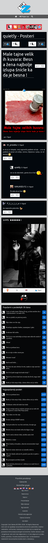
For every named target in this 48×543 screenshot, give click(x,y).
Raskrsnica (25, 494)
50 (17, 290)
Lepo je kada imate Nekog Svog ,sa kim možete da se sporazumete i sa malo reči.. (23, 312)
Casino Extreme (25, 518)
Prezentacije (25, 501)
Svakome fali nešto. (12, 332)
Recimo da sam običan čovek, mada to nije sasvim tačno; (23, 367)
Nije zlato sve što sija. (13, 322)
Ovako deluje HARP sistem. (15, 420)
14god (39, 290)
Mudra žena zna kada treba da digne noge (20, 430)
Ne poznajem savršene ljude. (15, 460)
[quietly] (3, 312)
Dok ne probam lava (12, 347)
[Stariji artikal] (41, 44)
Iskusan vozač (10, 357)
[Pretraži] (32, 16)
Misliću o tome (11, 440)
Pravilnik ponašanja (23, 478)
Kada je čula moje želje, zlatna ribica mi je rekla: (22, 382)
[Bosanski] (27, 488)
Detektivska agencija (25, 514)
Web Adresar (25, 504)
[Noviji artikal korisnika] (16, 44)
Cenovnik (23, 482)
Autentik (25, 511)
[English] (33, 488)
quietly (10, 36)
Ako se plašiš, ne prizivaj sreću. (16, 317)
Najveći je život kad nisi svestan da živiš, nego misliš (23, 377)
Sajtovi (25, 497)
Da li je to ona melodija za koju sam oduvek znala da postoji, (23, 337)
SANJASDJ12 (20, 186)
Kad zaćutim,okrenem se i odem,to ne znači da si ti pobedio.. (22, 465)
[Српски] (15, 488)
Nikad (8, 342)
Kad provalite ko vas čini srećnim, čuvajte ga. (21, 425)
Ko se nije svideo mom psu (15, 352)
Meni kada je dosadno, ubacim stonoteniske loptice (22, 444)
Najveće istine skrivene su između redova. (20, 450)
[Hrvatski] (21, 488)
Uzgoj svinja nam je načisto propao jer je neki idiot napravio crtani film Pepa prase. (22, 409)
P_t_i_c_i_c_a (13, 203)
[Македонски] (30, 488)
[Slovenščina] (24, 488)
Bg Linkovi (25, 490)
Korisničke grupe (23, 485)
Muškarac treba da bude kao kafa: (17, 404)
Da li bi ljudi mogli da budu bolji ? (17, 372)
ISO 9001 (25, 521)
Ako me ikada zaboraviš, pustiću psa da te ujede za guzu (22, 454)
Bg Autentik (25, 507)
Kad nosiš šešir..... (12, 362)
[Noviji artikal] (7, 44)
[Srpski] (18, 488)
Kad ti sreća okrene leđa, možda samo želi (20, 435)
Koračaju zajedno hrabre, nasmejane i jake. (20, 327)
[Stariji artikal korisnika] (32, 44)
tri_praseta (12, 145)
